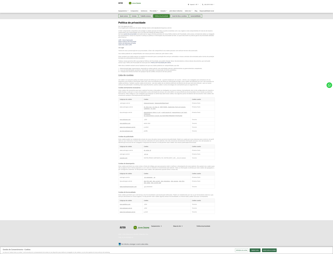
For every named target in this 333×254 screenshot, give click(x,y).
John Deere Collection (176, 11)
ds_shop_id (156, 107)
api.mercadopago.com (126, 131)
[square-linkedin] (213, 244)
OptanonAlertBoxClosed (162, 103)
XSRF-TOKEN (164, 107)
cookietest (147, 108)
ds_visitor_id (147, 150)
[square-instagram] (205, 244)
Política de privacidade (203, 226)
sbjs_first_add (148, 181)
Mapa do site (177, 226)
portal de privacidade (130, 34)
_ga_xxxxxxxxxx (148, 177)
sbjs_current (156, 181)
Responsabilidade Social (207, 11)
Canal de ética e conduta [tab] (179, 16)
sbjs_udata (147, 183)
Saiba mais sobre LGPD (125, 45)
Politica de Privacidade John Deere (161, 62)
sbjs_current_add (156, 183)
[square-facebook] (201, 244)
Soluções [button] (163, 11)
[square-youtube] (209, 244)
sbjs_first (182, 181)
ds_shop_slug (148, 107)
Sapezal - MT (194, 4)
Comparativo (134, 11)
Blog (196, 11)
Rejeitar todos (255, 250)
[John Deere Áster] (129, 3)
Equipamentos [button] (122, 11)
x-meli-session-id (166, 112)
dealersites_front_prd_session (177, 107)
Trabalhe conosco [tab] (145, 16)
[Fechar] (330, 250)
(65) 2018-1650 (208, 4)
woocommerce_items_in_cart (152, 112)
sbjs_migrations (165, 181)
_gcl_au (146, 154)
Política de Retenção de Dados (127, 43)
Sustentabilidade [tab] (196, 16)
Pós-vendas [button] (153, 11)
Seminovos (144, 11)
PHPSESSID (147, 114)
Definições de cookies (241, 250)
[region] (166, 250)
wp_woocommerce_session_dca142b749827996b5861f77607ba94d (163, 116)
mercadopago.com (125, 119)
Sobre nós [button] (188, 11)
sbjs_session (174, 181)
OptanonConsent (149, 103)
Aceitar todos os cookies (269, 250)
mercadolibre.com (125, 123)
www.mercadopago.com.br (127, 127)
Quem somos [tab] (124, 16)
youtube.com (123, 158)
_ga (154, 177)
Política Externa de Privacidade (127, 41)
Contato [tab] (134, 16)
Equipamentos (155, 226)
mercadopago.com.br (126, 208)
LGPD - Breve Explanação (125, 40)
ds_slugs (153, 108)
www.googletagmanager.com (128, 186)
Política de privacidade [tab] (161, 16)
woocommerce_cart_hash (179, 112)
